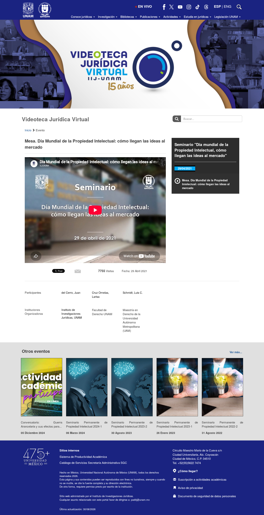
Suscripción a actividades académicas (202, 479)
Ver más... (236, 352)
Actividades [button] (171, 16)
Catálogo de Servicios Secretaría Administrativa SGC (93, 463)
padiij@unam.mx (140, 499)
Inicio (28, 130)
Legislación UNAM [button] (226, 16)
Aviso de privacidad (190, 488)
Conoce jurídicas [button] (82, 16)
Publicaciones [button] (149, 16)
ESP (217, 6)
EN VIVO (145, 6)
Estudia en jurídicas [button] (196, 16)
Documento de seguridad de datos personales (207, 496)
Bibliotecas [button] (127, 16)
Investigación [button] (106, 16)
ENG (227, 6)
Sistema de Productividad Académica (83, 457)
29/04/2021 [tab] (185, 168)
